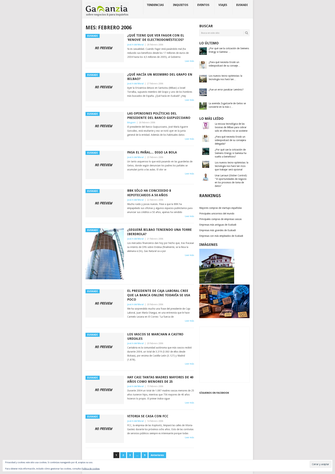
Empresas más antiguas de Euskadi (217, 224)
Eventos (203, 5)
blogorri (131, 122)
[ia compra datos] (224, 317)
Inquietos (180, 5)
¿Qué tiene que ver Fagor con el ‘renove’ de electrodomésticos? (155, 38)
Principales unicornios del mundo (216, 213)
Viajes (222, 5)
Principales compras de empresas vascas (220, 219)
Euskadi (242, 5)
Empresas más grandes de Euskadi (217, 230)
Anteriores (157, 455)
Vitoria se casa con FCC (147, 416)
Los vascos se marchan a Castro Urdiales (155, 336)
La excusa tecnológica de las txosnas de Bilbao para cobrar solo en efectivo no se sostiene (231, 127)
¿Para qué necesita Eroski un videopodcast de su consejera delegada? (230, 140)
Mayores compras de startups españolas (220, 208)
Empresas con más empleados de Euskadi (221, 235)
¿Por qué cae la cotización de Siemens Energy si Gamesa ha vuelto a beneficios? (230, 153)
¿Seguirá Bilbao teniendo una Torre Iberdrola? (159, 232)
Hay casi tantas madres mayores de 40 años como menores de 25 (160, 379)
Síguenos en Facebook (214, 392)
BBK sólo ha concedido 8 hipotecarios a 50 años (149, 193)
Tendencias (155, 5)
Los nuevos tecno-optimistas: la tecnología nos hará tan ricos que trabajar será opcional (231, 166)
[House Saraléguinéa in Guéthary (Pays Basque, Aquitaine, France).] (216, 282)
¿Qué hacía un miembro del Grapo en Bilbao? (159, 77)
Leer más (189, 61)
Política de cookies (91, 469)
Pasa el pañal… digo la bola (152, 152)
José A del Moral (135, 44)
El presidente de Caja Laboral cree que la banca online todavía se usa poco (158, 295)
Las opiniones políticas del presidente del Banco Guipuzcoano (158, 116)
